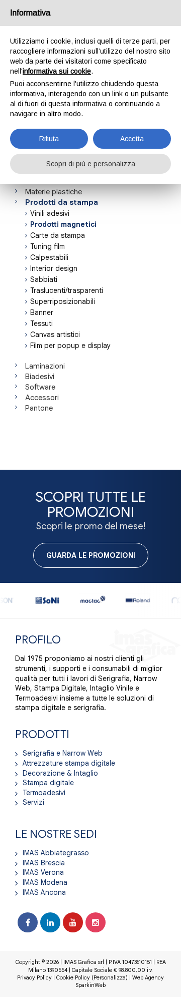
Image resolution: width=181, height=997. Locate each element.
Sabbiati (43, 279)
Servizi (33, 802)
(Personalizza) (110, 977)
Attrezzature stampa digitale (69, 763)
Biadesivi (39, 376)
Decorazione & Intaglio (60, 773)
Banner (41, 312)
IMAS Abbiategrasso (56, 852)
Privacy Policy (34, 977)
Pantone (39, 408)
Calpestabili (49, 257)
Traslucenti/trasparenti (66, 290)
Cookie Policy (73, 977)
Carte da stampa (57, 235)
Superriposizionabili (62, 301)
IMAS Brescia (44, 862)
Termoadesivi (44, 792)
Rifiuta (49, 139)
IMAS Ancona (44, 892)
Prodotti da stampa (61, 202)
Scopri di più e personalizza (90, 164)
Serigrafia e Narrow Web (63, 753)
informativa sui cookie (57, 71)
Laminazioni (45, 366)
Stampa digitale (48, 782)
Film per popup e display (70, 345)
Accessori (42, 397)
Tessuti (41, 323)
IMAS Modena (45, 882)
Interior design (53, 268)
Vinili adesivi (49, 213)
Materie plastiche (53, 191)
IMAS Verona (43, 872)
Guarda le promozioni (90, 555)
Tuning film (47, 246)
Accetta (132, 139)
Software (40, 387)
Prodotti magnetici (63, 224)
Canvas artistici (55, 334)
